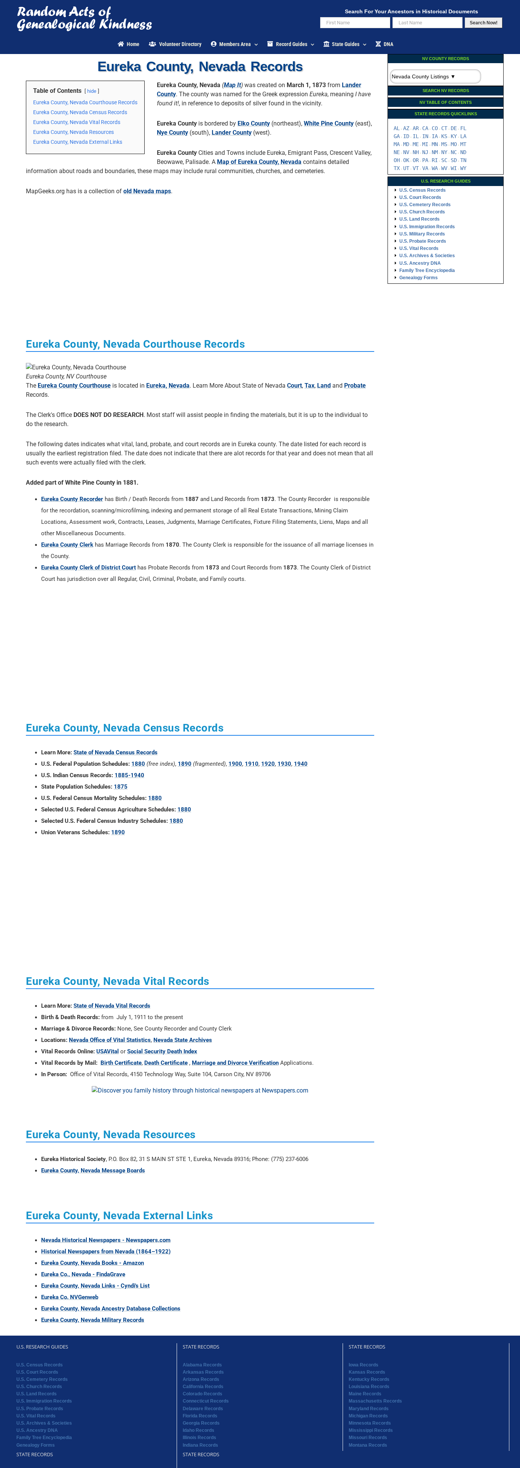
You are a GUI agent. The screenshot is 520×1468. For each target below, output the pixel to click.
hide (91, 91)
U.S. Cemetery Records (425, 204)
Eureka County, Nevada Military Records (92, 1320)
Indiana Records (200, 1445)
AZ (406, 128)
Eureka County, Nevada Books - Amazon (92, 1263)
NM (435, 152)
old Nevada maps (147, 191)
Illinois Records (199, 1437)
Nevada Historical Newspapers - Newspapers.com (106, 1240)
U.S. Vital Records (419, 248)
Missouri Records (368, 1437)
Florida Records (200, 1416)
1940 (301, 763)
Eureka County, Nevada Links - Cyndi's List (95, 1285)
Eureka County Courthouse (74, 385)
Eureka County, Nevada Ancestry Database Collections (110, 1308)
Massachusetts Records (375, 1401)
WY (463, 168)
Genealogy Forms (418, 277)
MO (454, 144)
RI (435, 160)
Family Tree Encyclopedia (427, 270)
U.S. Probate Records (422, 241)
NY (444, 152)
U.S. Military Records (422, 234)
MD (406, 144)
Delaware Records (203, 1408)
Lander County (232, 132)
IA (435, 136)
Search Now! (484, 22)
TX (397, 168)
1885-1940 (129, 775)
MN (435, 144)
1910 (251, 763)
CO (435, 128)
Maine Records (365, 1393)
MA (397, 144)
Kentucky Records (369, 1379)
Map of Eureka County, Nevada (259, 161)
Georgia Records (201, 1423)
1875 (121, 786)
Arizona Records (201, 1379)
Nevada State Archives (182, 1040)
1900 (235, 763)
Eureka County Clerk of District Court (88, 567)
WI (454, 168)
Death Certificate (166, 1062)
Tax (309, 385)
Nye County (172, 132)
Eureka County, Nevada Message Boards (93, 1170)
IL (416, 136)
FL (463, 128)
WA (435, 168)
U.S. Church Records (422, 212)
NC (454, 152)
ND (463, 152)
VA (425, 168)
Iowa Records (363, 1365)
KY (454, 136)
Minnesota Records (370, 1423)
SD (454, 160)
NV (406, 152)
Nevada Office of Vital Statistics (110, 1040)
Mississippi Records (371, 1430)
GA (397, 136)
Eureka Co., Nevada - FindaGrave (83, 1274)
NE (397, 152)
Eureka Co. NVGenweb (69, 1297)
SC (444, 160)
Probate (355, 385)
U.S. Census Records (422, 190)
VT (416, 168)
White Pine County (329, 123)
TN (463, 160)
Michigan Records (368, 1416)
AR (416, 128)
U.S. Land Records (419, 219)
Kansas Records (367, 1372)
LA (463, 136)
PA (425, 160)
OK (406, 160)
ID (406, 136)
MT (463, 144)
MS (444, 144)
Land (324, 385)
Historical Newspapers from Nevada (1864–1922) (106, 1251)
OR (416, 160)
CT (444, 128)
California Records (203, 1386)
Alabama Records (202, 1365)
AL (397, 128)
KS (444, 136)
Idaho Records (198, 1430)
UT (406, 168)
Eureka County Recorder (72, 499)
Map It (232, 85)
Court (294, 385)
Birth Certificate (121, 1062)
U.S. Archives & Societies (427, 255)
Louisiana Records (369, 1386)
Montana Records (368, 1445)
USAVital (107, 1051)
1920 (268, 763)
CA (425, 128)
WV (444, 168)
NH (416, 152)
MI (425, 144)
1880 (138, 763)
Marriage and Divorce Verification (235, 1062)
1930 (284, 763)
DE (454, 128)
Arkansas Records (203, 1372)
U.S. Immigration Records (427, 226)
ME (416, 144)
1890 (184, 763)
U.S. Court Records (420, 197)
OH (397, 160)
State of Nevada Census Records (115, 752)
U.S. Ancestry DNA (420, 263)
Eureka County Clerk (67, 544)
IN (425, 136)
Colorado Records (202, 1393)
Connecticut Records (206, 1401)
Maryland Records (369, 1408)
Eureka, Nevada (168, 385)
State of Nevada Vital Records (111, 1005)
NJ (425, 152)
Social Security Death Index (162, 1051)
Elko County (254, 123)
